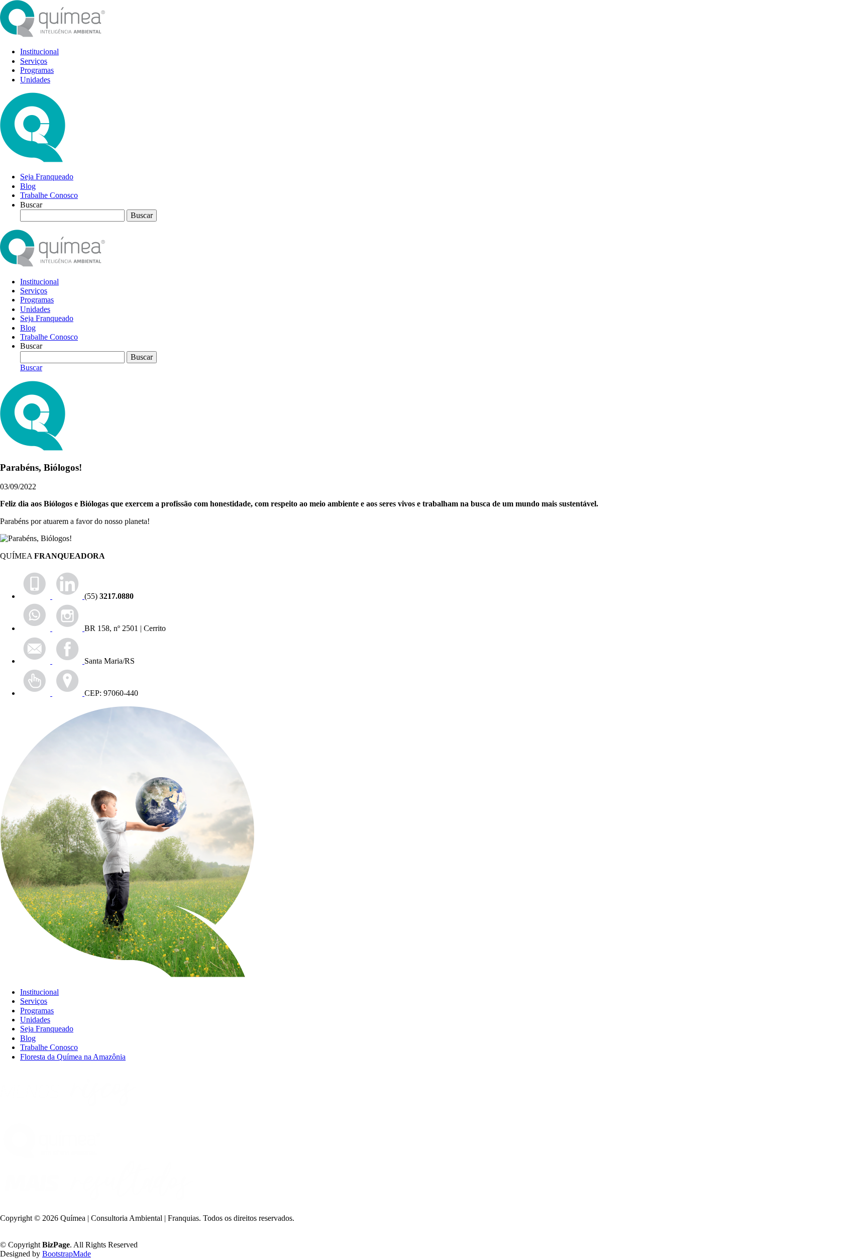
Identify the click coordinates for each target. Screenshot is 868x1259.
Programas (37, 70)
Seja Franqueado (46, 176)
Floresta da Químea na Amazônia (73, 1057)
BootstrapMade (66, 1253)
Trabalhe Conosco (49, 195)
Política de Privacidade (36, 1227)
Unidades (35, 79)
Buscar (31, 367)
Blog (28, 186)
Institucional (39, 51)
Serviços (33, 61)
